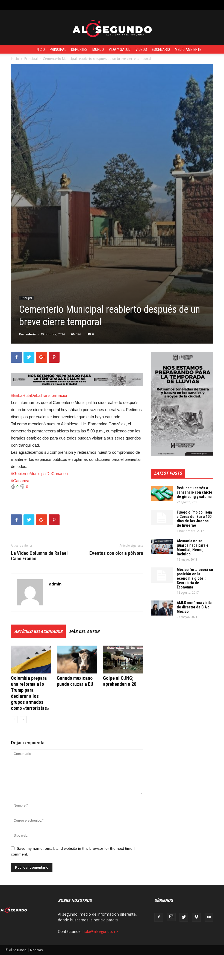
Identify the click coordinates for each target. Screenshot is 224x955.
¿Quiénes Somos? (126, 5)
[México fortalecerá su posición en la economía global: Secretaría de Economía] (162, 575)
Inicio (40, 49)
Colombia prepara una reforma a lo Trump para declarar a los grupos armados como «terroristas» (30, 693)
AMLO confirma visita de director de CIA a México (194, 607)
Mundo (98, 49)
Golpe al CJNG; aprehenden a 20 (119, 681)
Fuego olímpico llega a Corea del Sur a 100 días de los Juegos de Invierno (194, 519)
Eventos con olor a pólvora (116, 553)
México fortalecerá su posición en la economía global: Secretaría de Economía (195, 578)
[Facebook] (158, 917)
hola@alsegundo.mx (100, 931)
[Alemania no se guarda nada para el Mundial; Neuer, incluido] (162, 546)
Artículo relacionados (38, 631)
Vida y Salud (120, 49)
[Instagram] (171, 917)
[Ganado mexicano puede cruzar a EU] (77, 659)
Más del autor (84, 631)
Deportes (79, 49)
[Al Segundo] (112, 27)
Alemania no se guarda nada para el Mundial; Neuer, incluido (193, 547)
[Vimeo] (196, 917)
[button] (214, 5)
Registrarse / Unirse (69, 5)
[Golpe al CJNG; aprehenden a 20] (123, 659)
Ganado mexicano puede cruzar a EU (75, 681)
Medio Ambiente (188, 49)
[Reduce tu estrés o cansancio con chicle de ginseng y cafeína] (162, 493)
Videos (141, 49)
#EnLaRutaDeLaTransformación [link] (39, 395)
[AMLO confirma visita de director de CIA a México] (162, 608)
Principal (58, 49)
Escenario (161, 49)
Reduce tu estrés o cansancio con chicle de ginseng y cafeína (194, 492)
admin (31, 334)
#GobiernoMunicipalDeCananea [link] (39, 473)
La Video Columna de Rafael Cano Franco (39, 555)
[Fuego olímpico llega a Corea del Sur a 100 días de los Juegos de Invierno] (162, 517)
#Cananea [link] (20, 480)
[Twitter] (183, 917)
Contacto (99, 5)
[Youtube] (209, 917)
